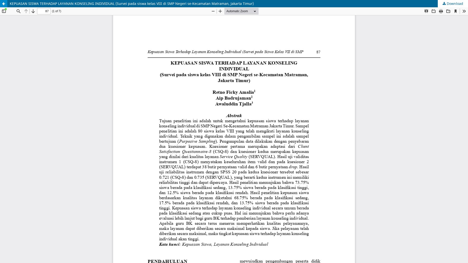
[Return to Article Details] (3, 3)
